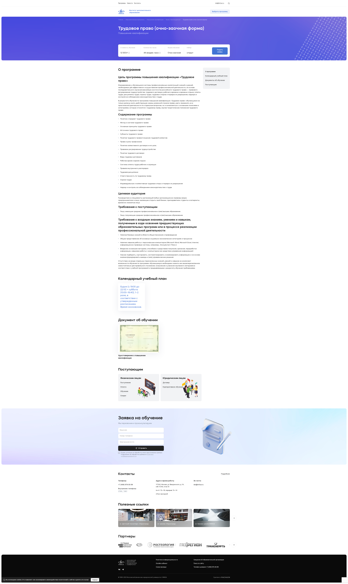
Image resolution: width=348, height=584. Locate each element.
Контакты (137, 3)
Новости (130, 3)
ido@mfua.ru (219, 3)
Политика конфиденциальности (167, 559)
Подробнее (225, 474)
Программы (122, 3)
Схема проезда (161, 567)
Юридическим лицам (174, 378)
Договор (166, 382)
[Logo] (127, 562)
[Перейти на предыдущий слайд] (114, 544)
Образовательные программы (135, 19)
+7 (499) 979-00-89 (212, 567)
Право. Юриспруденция (173, 19)
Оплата (123, 387)
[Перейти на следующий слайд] (233, 544)
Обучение (124, 391)
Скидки (123, 396)
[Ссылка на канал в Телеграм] (123, 569)
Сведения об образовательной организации (209, 559)
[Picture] (121, 544)
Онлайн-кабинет (161, 563)
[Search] (229, 3)
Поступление (125, 382)
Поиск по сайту (199, 563)
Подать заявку (220, 51)
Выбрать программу (220, 11)
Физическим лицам (130, 378)
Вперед (234, 518)
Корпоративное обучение (173, 387)
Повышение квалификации (155, 19)
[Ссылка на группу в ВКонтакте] (119, 569)
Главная (120, 19)
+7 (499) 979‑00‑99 (125, 484)
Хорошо (95, 580)
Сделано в (217, 577)
